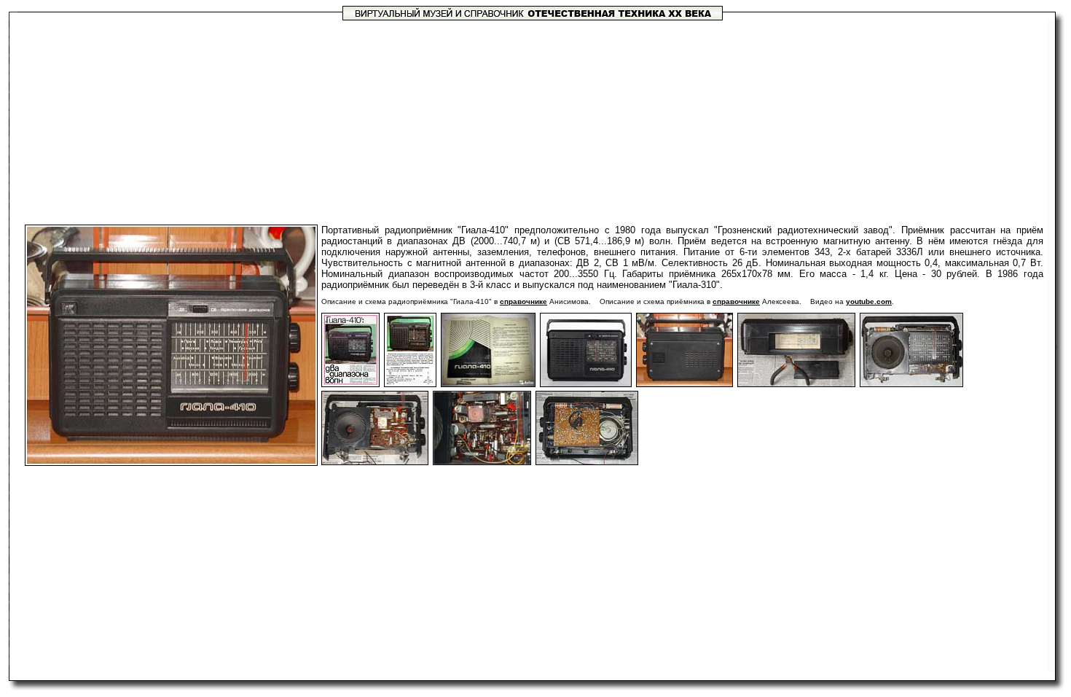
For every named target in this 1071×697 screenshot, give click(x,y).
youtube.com (869, 301)
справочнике (523, 301)
